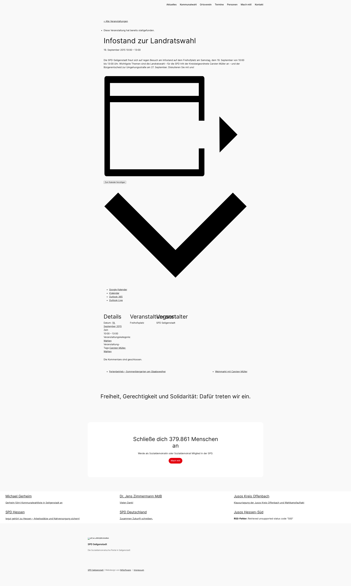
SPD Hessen (15, 512)
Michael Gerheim (18, 496)
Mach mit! (175, 460)
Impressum (139, 570)
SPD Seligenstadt (97, 544)
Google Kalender (118, 289)
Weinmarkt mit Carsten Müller (231, 371)
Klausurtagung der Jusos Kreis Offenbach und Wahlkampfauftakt (269, 502)
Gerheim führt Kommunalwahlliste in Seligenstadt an (34, 502)
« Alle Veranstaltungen (116, 21)
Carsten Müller (117, 348)
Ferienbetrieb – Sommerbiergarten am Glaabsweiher (137, 371)
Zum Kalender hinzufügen (115, 182)
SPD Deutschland (133, 512)
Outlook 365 (116, 296)
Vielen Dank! (126, 502)
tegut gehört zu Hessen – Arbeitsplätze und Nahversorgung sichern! (42, 518)
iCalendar (114, 293)
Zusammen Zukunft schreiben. (136, 518)
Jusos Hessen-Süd (248, 512)
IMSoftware (125, 570)
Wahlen (108, 340)
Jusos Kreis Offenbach (251, 496)
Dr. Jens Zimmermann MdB (141, 496)
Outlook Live (116, 300)
